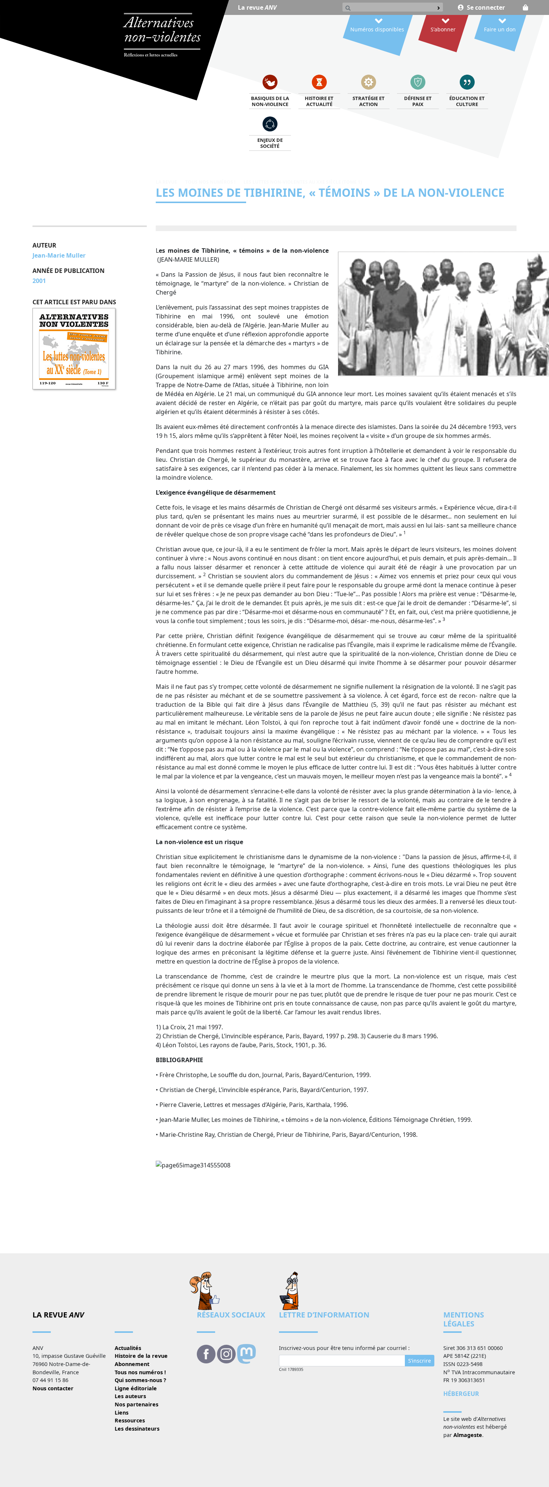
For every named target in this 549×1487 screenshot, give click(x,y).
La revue (257, 7)
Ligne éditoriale (136, 1388)
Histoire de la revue (141, 1355)
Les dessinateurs (137, 1428)
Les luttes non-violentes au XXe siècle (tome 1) (303, 182)
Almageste (467, 1434)
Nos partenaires (136, 1404)
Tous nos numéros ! (210, 182)
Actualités (128, 1347)
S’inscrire (419, 1360)
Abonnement (132, 1364)
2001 (39, 281)
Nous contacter (53, 1388)
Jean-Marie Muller (59, 255)
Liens (121, 1412)
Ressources (130, 1420)
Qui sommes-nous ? (140, 1380)
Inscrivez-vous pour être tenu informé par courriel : (344, 1347)
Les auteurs (130, 1396)
